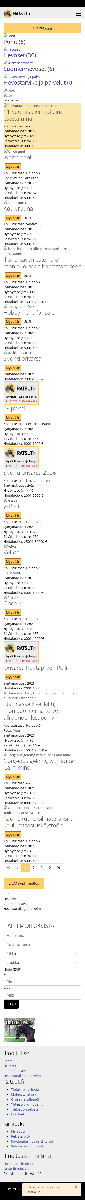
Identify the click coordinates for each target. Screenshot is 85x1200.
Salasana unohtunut (27, 1146)
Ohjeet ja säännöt (25, 1099)
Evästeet (17, 1114)
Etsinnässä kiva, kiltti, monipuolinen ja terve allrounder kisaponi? (31, 710)
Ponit (14, 41)
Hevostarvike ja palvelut (39, 82)
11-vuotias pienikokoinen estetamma (35, 115)
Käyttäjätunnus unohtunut (32, 1141)
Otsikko (9, 90)
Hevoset (20, 55)
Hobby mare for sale (29, 312)
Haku (11, 1004)
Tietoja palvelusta (25, 1089)
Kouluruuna (18, 208)
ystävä (11, 506)
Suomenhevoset (29, 69)
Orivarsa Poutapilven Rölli (35, 667)
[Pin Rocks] (42, 1030)
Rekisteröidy (20, 1136)
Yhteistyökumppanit (27, 1104)
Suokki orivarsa (23, 358)
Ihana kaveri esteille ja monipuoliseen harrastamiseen (42, 262)
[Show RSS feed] (48, 28)
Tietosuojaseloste (24, 1109)
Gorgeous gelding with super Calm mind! (40, 764)
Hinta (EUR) (12, 969)
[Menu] (78, 14)
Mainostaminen (23, 1094)
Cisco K (12, 603)
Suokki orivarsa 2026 (30, 472)
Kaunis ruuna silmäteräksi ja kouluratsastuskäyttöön (39, 822)
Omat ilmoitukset (17, 1168)
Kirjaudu (18, 1131)
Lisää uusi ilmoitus (24, 883)
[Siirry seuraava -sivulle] (50, 867)
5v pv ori (14, 408)
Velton (12, 552)
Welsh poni (17, 157)
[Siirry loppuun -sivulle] (59, 867)
